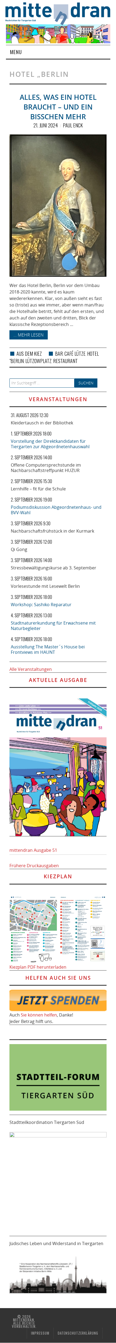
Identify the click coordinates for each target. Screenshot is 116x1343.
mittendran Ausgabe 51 (33, 850)
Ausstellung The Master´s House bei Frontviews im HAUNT (48, 649)
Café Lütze (75, 353)
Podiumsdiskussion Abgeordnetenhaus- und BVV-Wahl (56, 510)
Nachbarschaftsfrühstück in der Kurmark (52, 531)
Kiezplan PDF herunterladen (37, 967)
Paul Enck (73, 125)
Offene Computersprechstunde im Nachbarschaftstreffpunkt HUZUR (46, 467)
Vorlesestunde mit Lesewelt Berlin (45, 586)
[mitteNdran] (61, 13)
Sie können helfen (39, 1015)
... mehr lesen (28, 335)
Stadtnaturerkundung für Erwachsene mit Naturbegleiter (53, 625)
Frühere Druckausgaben (34, 866)
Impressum (40, 1333)
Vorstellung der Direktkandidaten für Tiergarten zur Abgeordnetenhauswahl (50, 444)
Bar (59, 353)
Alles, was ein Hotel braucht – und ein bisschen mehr (58, 107)
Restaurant (65, 360)
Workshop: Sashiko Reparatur (41, 605)
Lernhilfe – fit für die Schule (38, 489)
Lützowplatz (38, 360)
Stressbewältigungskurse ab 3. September (53, 568)
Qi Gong (19, 549)
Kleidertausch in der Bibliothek (42, 423)
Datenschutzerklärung (78, 1333)
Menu (16, 52)
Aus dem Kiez (29, 353)
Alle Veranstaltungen (30, 669)
